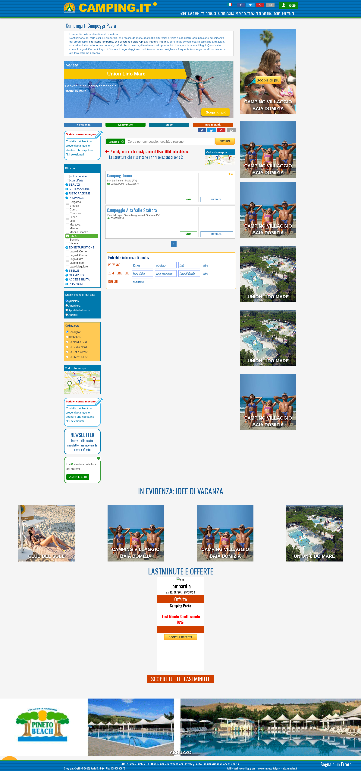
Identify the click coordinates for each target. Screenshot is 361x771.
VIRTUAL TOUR (271, 13)
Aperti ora (74, 305)
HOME (183, 13)
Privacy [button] (189, 764)
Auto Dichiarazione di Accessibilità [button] (217, 764)
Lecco (73, 217)
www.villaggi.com (247, 768)
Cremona (75, 213)
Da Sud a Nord (77, 347)
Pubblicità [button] (143, 764)
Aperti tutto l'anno (78, 310)
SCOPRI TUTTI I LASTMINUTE (180, 679)
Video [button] (169, 124)
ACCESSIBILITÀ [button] (79, 279)
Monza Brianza (79, 232)
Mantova (75, 224)
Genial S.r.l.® (97, 768)
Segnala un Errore (336, 764)
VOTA (189, 199)
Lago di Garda (78, 255)
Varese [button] (136, 265)
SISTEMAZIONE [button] (79, 188)
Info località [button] (213, 124)
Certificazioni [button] (174, 764)
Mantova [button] (160, 265)
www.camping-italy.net (269, 768)
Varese (74, 243)
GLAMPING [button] (76, 275)
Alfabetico (74, 337)
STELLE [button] (74, 270)
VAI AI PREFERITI (78, 477)
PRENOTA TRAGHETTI (248, 13)
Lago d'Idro (76, 259)
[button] (241, 5)
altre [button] (205, 265)
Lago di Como (78, 251)
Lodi (72, 220)
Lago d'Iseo (77, 262)
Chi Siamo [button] (128, 764)
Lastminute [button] (125, 124)
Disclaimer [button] (157, 764)
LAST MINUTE (196, 13)
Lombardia (138, 282)
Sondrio (74, 239)
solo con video (79, 176)
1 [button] (173, 244)
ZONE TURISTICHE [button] (81, 247)
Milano (74, 228)
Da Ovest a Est (77, 357)
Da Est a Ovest (77, 352)
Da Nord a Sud (77, 342)
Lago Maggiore (79, 266)
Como (73, 209)
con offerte (76, 180)
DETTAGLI (216, 199)
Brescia (74, 205)
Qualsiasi (73, 300)
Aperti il (72, 314)
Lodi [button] (181, 265)
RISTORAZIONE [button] (79, 193)
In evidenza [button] (83, 124)
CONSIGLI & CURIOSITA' (220, 13)
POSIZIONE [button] (76, 284)
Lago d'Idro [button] (139, 273)
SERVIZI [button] (74, 184)
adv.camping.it (290, 768)
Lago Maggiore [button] (164, 273)
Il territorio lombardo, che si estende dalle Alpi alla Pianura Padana (128, 41)
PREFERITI (288, 13)
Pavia (73, 235)
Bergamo (75, 201)
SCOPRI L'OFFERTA (180, 637)
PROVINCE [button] (76, 197)
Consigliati (74, 332)
